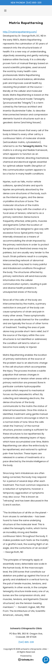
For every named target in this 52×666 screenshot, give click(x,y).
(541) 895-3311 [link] (26, 642)
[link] (26, 659)
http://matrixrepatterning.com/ (20, 31)
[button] (6, 10)
